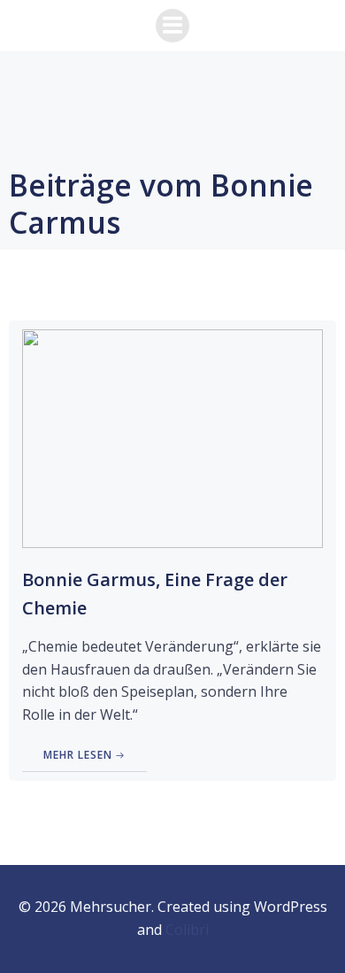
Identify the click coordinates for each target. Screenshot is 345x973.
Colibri (187, 929)
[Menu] (172, 25)
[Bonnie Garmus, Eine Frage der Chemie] (172, 437)
